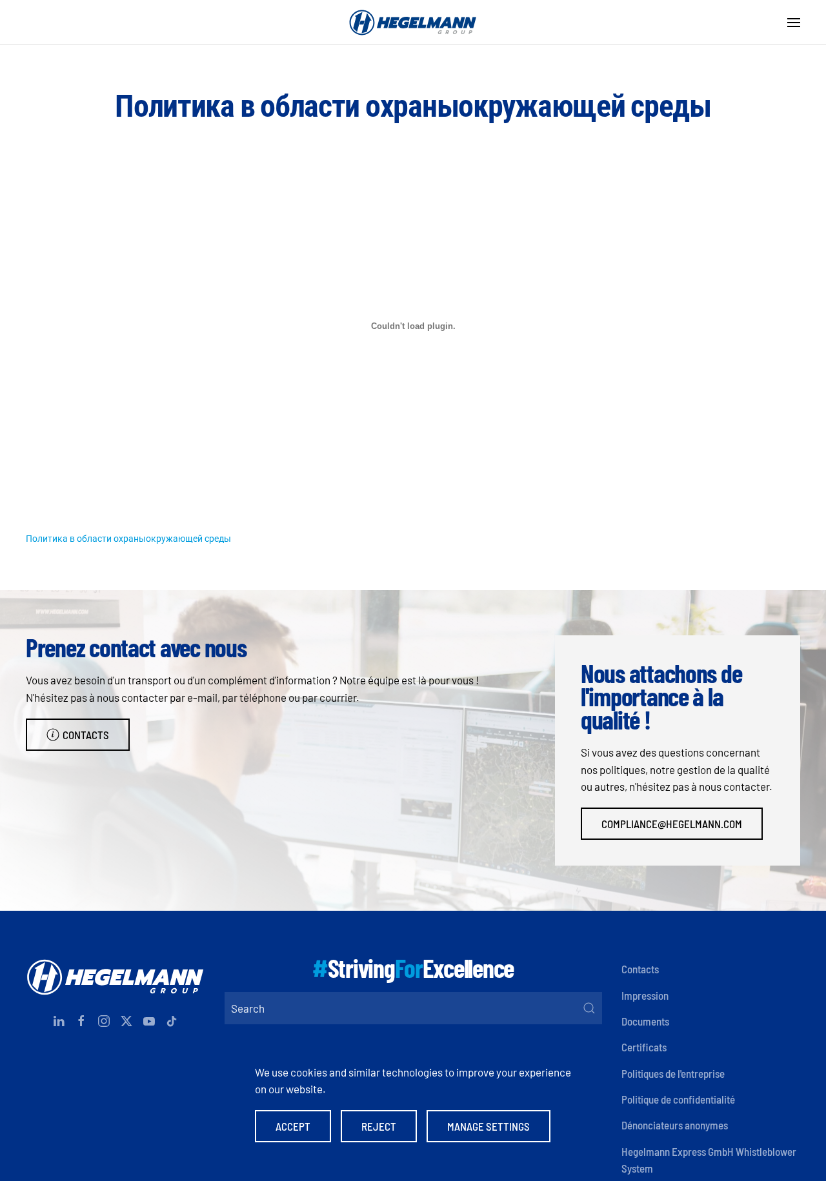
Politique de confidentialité (678, 1099)
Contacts (86, 734)
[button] (793, 22)
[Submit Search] (589, 1008)
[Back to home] (413, 22)
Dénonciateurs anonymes (674, 1124)
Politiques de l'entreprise (673, 1073)
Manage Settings (488, 1126)
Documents (645, 1021)
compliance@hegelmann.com (671, 823)
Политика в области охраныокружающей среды (128, 538)
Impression (645, 995)
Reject (378, 1126)
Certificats (644, 1046)
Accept (293, 1126)
